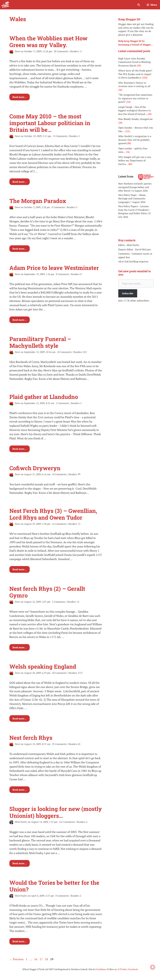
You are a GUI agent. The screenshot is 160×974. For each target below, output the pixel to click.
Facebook (133, 969)
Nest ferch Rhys (30, 737)
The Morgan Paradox (37, 201)
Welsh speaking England (42, 666)
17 (41, 959)
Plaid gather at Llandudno (43, 396)
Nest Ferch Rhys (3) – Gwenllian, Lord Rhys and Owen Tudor (53, 514)
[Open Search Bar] (138, 4)
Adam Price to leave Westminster (54, 267)
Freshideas (101, 969)
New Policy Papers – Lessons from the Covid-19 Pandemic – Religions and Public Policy (134, 210)
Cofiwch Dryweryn (34, 468)
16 (36, 959)
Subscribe (127, 293)
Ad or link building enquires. (133, 261)
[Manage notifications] (152, 967)
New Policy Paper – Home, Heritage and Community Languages (132, 198)
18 (47, 959)
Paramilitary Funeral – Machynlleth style (40, 342)
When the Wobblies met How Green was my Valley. (48, 41)
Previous (16, 959)
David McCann (143, 249)
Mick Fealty (133, 245)
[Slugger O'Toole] (5, 4)
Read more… (19, 97)
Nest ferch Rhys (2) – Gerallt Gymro (47, 592)
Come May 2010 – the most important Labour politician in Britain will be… (49, 122)
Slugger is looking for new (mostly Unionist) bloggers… (55, 812)
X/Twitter (122, 969)
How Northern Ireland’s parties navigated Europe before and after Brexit (135, 187)
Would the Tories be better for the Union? (54, 886)
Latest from (125, 176)
